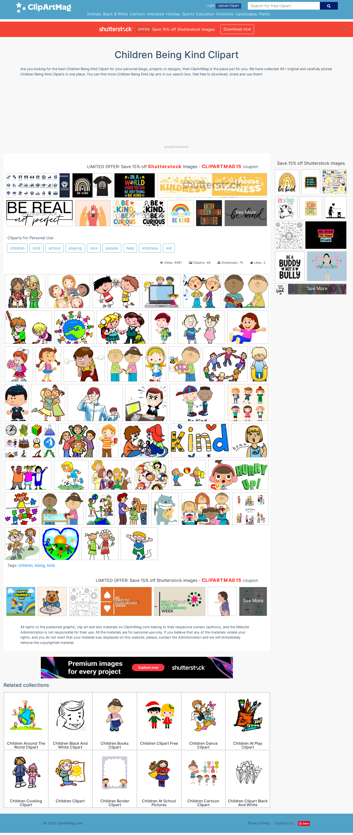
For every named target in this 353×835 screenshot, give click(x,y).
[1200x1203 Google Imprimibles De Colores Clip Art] (202, 293)
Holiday (173, 14)
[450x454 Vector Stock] (250, 511)
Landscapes (246, 14)
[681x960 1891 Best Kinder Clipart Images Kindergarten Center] (19, 366)
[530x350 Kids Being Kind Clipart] (200, 443)
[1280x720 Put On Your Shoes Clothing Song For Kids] (238, 477)
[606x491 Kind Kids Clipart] (116, 293)
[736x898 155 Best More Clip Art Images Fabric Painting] (48, 404)
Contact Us (284, 823)
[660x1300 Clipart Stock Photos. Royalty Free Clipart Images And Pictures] (108, 443)
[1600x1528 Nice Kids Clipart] (74, 329)
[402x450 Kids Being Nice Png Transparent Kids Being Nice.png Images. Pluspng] (125, 366)
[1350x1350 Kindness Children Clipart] (151, 477)
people (112, 248)
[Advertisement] (176, 113)
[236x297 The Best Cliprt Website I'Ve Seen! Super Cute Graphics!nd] (184, 366)
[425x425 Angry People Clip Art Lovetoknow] (146, 405)
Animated (155, 14)
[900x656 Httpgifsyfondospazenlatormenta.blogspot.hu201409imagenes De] (122, 329)
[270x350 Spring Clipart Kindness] (100, 511)
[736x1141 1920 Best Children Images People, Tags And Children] (48, 366)
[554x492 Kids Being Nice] (225, 366)
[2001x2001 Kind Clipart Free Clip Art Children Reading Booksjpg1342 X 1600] (139, 546)
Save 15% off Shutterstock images (311, 163)
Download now (237, 29)
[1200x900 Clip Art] (30, 443)
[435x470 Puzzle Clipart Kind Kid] (22, 511)
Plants (264, 14)
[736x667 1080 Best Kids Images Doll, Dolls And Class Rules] (248, 329)
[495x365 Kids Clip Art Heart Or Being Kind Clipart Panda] (28, 477)
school (55, 248)
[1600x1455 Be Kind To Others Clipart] (69, 293)
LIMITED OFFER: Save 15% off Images (142, 166)
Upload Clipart (228, 5)
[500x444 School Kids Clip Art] (62, 511)
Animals (94, 14)
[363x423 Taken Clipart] (133, 511)
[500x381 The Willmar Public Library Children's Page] (205, 511)
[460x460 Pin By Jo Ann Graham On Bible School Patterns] (188, 477)
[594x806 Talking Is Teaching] (165, 511)
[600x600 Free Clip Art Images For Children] (100, 546)
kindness (150, 248)
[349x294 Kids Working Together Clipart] (111, 477)
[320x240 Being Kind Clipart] (197, 405)
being (40, 565)
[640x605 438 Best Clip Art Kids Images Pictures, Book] (25, 293)
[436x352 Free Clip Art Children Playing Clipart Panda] (144, 443)
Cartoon (137, 14)
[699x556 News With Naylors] (201, 329)
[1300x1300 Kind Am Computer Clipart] (161, 293)
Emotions (224, 14)
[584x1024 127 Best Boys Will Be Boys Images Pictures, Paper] (16, 404)
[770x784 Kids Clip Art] (249, 442)
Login (210, 5)
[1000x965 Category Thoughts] (84, 366)
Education (205, 14)
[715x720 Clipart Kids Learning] (61, 546)
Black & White (115, 14)
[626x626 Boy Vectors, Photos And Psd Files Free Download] (248, 404)
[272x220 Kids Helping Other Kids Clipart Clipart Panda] (28, 329)
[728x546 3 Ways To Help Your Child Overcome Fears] (95, 405)
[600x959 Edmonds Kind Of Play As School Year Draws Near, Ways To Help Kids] (163, 329)
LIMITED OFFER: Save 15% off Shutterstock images (146, 580)
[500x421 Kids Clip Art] (246, 293)
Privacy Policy (259, 823)
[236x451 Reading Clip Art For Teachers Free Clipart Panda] (156, 366)
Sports (188, 14)
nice (93, 248)
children (17, 248)
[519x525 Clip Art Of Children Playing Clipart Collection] (77, 443)
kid (169, 248)
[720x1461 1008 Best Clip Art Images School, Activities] (259, 365)
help (130, 248)
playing (75, 248)
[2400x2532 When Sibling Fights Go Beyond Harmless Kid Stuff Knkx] (22, 546)
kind (36, 248)
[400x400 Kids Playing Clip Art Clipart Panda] (71, 477)
